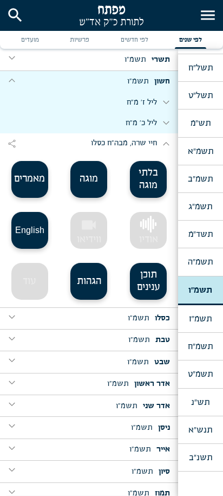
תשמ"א (200, 151)
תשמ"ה (200, 261)
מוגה (89, 179)
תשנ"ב (200, 457)
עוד (29, 281)
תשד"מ (200, 234)
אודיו (148, 240)
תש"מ (201, 123)
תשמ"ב (200, 178)
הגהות (89, 281)
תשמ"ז (200, 318)
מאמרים (29, 179)
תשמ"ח (200, 346)
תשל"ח (200, 67)
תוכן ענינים (148, 281)
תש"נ (200, 402)
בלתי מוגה (148, 179)
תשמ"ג (200, 206)
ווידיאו (89, 230)
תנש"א (200, 429)
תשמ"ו (200, 290)
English (29, 230)
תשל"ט (200, 95)
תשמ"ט (200, 374)
